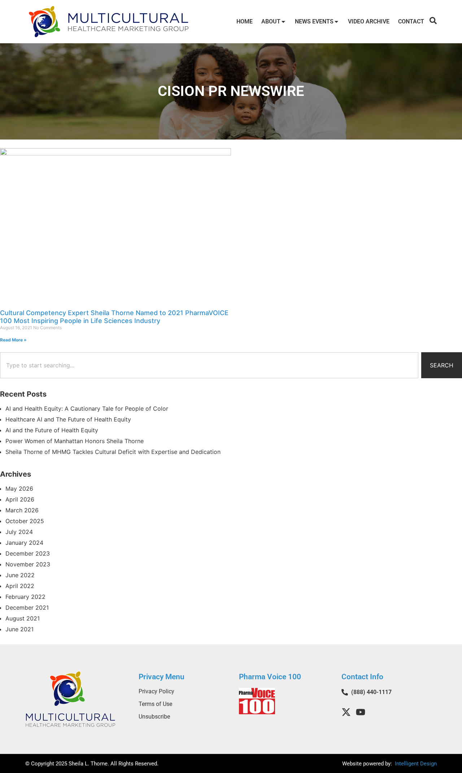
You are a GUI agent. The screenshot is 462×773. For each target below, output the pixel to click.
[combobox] (209, 365)
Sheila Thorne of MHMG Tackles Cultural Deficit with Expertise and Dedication (113, 451)
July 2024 (19, 531)
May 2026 (19, 488)
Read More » (13, 340)
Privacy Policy (156, 691)
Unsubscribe (154, 716)
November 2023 (27, 564)
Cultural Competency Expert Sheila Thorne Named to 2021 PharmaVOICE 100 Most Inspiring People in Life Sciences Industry (114, 316)
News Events (314, 21)
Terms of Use (155, 704)
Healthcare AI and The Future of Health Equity (68, 419)
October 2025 (24, 521)
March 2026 (22, 510)
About (270, 21)
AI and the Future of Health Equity (51, 430)
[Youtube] (360, 712)
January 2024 (24, 542)
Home (244, 21)
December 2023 (27, 553)
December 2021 (27, 607)
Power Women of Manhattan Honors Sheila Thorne (74, 441)
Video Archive (368, 21)
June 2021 (19, 629)
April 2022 (19, 585)
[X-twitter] (346, 712)
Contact (411, 21)
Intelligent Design (415, 763)
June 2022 (20, 575)
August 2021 (22, 618)
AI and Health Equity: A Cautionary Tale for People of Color (86, 408)
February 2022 (25, 596)
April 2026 (19, 499)
